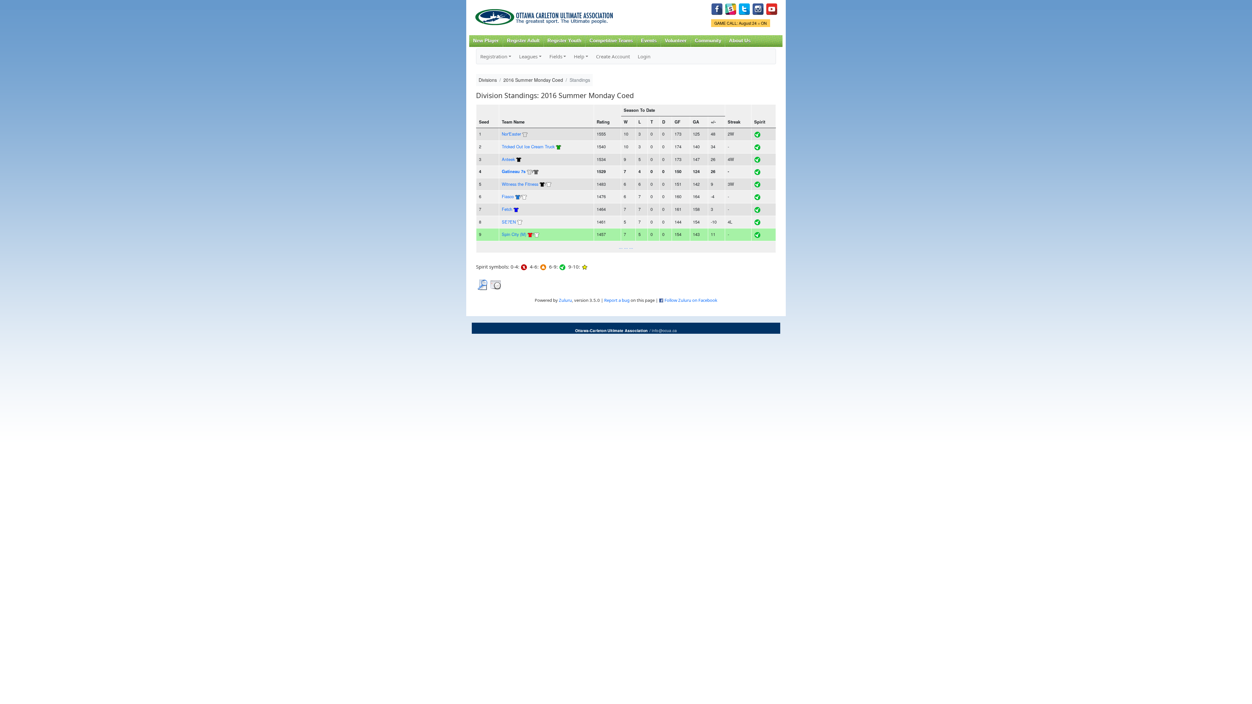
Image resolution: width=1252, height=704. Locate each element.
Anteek (508, 159)
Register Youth (564, 40)
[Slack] (731, 8)
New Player (486, 40)
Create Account (613, 56)
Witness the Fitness (520, 184)
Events (649, 40)
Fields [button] (555, 56)
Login (644, 56)
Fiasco (508, 196)
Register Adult (523, 40)
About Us (740, 40)
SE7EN (509, 222)
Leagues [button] (528, 56)
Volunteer (676, 40)
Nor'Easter (511, 134)
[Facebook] (717, 8)
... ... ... (626, 247)
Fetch (507, 209)
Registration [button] (493, 56)
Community (708, 40)
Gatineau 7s (514, 171)
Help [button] (579, 56)
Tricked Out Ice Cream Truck (528, 146)
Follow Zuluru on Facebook (690, 300)
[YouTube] (772, 8)
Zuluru (565, 300)
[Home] (545, 15)
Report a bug (617, 300)
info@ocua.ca (664, 330)
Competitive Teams (611, 40)
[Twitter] (744, 8)
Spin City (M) (514, 234)
